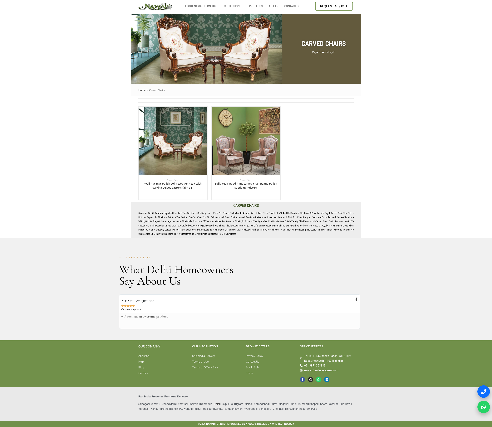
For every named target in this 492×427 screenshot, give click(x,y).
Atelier (273, 6)
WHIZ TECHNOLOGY (283, 424)
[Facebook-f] (302, 379)
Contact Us (292, 6)
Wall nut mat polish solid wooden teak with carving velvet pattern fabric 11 (173, 185)
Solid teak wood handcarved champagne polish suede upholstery (246, 185)
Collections (232, 6)
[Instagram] (310, 379)
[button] (233, 6)
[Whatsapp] (318, 379)
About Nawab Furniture (201, 6)
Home (141, 90)
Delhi (217, 403)
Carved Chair (173, 180)
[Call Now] (483, 390)
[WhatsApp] (483, 406)
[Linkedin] (326, 379)
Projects (256, 6)
